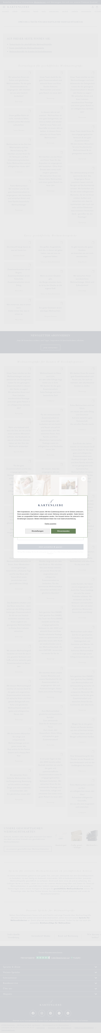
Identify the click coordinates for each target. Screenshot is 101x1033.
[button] (50, 524)
